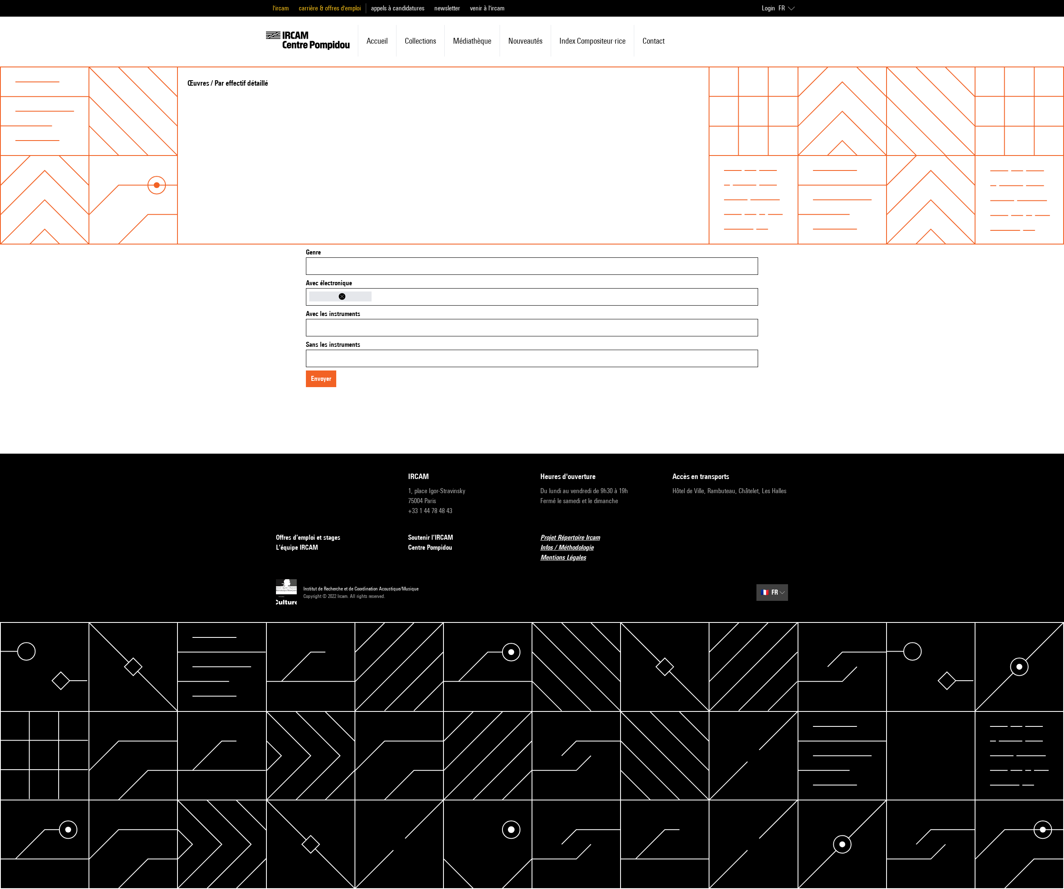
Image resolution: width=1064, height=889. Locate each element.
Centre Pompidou (430, 547)
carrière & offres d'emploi (330, 8)
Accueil (377, 40)
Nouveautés (525, 40)
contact (654, 40)
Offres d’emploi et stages (308, 537)
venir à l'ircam (487, 8)
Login (768, 8)
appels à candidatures (397, 8)
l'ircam (281, 8)
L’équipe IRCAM (297, 547)
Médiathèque (472, 40)
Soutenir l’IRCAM (430, 537)
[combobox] (532, 266)
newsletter (447, 8)
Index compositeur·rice (592, 40)
